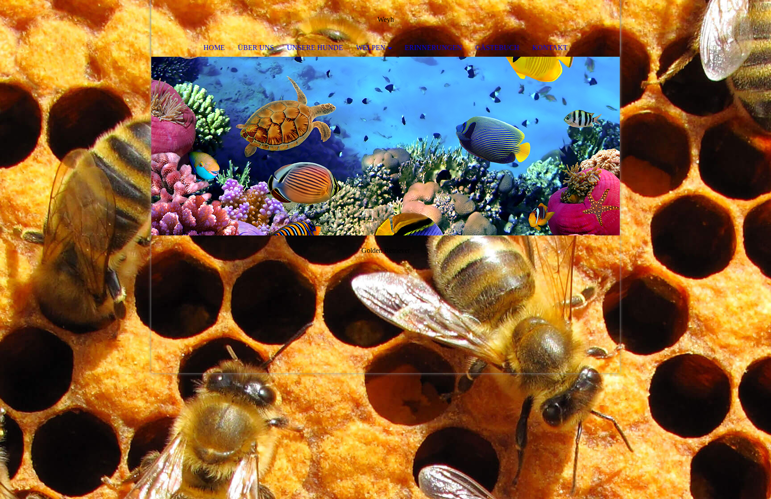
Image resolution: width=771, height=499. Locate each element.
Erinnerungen (433, 47)
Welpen (371, 47)
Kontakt (550, 47)
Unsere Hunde (315, 47)
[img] (586, 20)
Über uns (256, 47)
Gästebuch (497, 47)
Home (214, 47)
